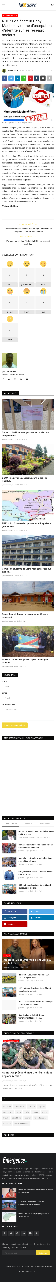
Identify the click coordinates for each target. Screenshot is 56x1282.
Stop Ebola (16, 1118)
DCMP (5, 1118)
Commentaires (10, 675)
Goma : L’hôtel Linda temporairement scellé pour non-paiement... (25, 434)
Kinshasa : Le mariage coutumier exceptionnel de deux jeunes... (31, 1202)
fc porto (41, 1106)
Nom (4, 681)
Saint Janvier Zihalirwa (26, 837)
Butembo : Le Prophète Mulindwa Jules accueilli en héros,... (35, 859)
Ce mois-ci (28, 823)
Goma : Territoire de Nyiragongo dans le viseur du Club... (33, 1214)
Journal (28, 1118)
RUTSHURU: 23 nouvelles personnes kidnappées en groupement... (27, 525)
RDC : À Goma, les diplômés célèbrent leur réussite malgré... (34, 886)
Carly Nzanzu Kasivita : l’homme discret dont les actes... (35, 873)
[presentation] (43, 1043)
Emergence (8, 1112)
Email (4, 693)
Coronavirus (20, 1106)
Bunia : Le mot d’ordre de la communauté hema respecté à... (25, 615)
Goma (44, 1112)
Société (32, 1106)
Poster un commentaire (14, 725)
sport (18, 1112)
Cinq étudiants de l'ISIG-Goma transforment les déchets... (31, 1016)
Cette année (45, 823)
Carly (27, 1112)
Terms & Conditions (27, 1271)
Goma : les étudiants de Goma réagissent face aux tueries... (26, 570)
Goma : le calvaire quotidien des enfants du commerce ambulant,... (35, 846)
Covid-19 (6, 1123)
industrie (7, 1106)
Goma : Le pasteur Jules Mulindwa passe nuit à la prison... (36, 832)
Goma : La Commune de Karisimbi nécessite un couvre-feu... (35, 1190)
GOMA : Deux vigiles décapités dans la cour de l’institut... (24, 479)
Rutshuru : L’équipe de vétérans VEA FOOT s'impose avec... (33, 976)
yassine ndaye (12, 70)
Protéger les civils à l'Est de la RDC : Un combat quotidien (28, 242)
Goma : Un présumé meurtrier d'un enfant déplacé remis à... (27, 1074)
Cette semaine (11, 823)
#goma (35, 1112)
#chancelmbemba (21, 1123)
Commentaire (8, 704)
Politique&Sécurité (10, 15)
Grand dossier (40, 1118)
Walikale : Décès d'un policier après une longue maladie (25, 661)
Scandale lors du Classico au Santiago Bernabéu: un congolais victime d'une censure (28, 230)
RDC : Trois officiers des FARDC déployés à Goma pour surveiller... (35, 1003)
